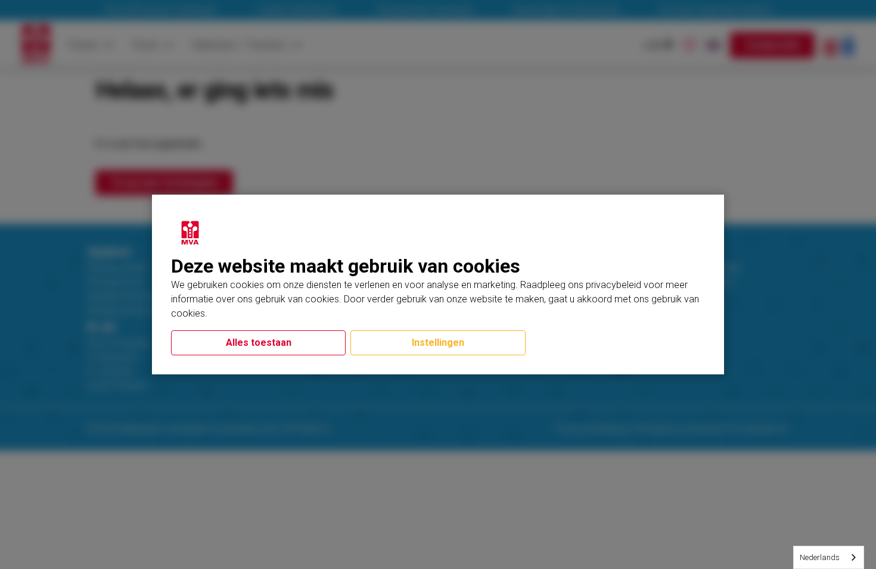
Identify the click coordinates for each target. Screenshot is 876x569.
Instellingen (438, 342)
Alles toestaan (258, 342)
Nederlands (820, 557)
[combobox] (828, 557)
